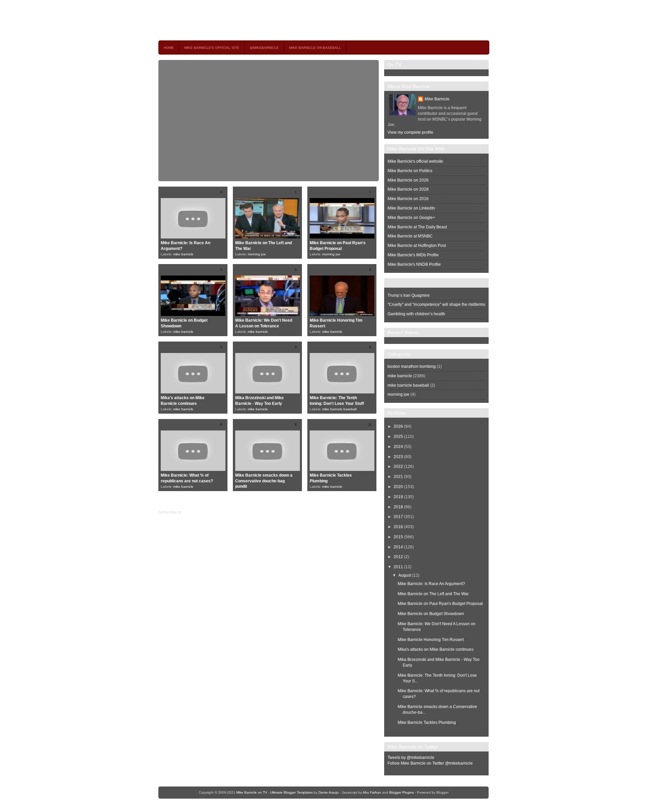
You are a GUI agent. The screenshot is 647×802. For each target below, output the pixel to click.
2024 (398, 446)
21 (370, 424)
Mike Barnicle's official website (415, 161)
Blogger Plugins (401, 792)
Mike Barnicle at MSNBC (410, 236)
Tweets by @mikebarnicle (411, 757)
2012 (398, 556)
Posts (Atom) (195, 512)
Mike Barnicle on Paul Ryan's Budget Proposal (440, 603)
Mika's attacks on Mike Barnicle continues (435, 649)
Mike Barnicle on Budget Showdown (431, 613)
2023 (398, 456)
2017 (398, 516)
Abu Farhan (372, 792)
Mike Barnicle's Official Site (211, 48)
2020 (398, 486)
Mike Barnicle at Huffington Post (417, 245)
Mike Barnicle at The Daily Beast (417, 227)
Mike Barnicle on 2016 (408, 198)
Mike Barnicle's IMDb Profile (413, 255)
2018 (398, 507)
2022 (398, 466)
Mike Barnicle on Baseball (315, 48)
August (404, 575)
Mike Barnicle (437, 99)
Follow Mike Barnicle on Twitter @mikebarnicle (430, 763)
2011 (398, 567)
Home (169, 48)
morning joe (257, 254)
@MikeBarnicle (264, 48)
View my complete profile (410, 132)
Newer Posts (372, 501)
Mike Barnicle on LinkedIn (411, 208)
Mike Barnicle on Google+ (411, 217)
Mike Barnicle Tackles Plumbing (427, 722)
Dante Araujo (328, 792)
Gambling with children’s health (416, 314)
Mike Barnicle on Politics (410, 170)
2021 (398, 476)
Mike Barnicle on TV (217, 20)
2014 (398, 547)
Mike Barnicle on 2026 (408, 180)
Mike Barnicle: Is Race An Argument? (431, 583)
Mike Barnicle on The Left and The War (433, 593)
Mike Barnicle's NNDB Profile (414, 264)
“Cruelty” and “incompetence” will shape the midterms (436, 304)
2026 (398, 426)
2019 (398, 496)
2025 (398, 436)
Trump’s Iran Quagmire (409, 295)
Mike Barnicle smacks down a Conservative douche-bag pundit (263, 481)
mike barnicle (183, 254)
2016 (398, 526)
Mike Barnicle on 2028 (408, 189)
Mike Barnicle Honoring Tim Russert (431, 639)
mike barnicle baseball (339, 409)
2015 (398, 537)
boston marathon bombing (412, 366)
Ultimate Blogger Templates (291, 792)
